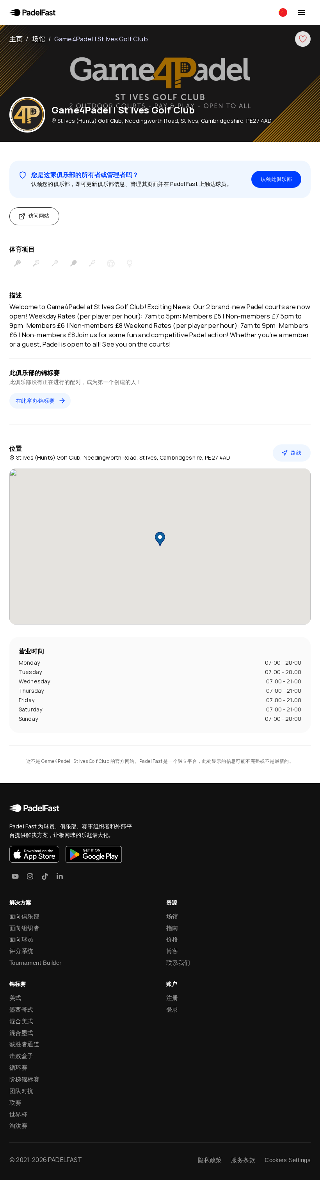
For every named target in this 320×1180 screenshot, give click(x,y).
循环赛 (18, 1067)
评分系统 (21, 951)
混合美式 (21, 1021)
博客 (172, 951)
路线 (296, 453)
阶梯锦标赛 (24, 1079)
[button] (160, 539)
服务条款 (243, 1160)
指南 (172, 928)
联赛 (15, 1102)
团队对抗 (21, 1091)
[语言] (283, 12)
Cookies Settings (288, 1160)
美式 (15, 997)
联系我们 (178, 962)
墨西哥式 (21, 1009)
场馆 (38, 38)
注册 (172, 997)
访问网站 (39, 216)
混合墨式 (21, 1033)
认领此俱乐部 (276, 179)
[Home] (32, 12)
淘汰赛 (18, 1125)
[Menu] (301, 12)
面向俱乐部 (24, 916)
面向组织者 (24, 928)
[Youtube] (15, 876)
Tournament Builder (35, 962)
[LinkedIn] (60, 876)
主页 (16, 38)
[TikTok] (45, 876)
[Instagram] (30, 876)
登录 (172, 1009)
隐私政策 (210, 1160)
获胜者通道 (24, 1044)
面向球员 (21, 939)
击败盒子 (21, 1056)
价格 (172, 939)
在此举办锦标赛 (35, 401)
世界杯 (18, 1114)
